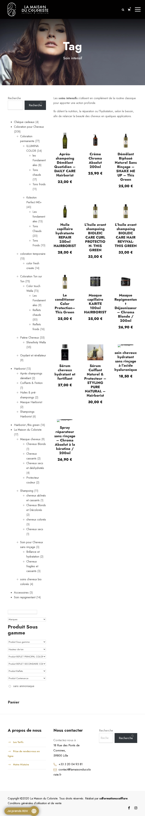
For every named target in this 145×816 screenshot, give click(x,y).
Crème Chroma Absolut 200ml (95, 160)
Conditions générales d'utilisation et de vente (35, 803)
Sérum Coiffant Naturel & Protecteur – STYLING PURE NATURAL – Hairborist (95, 380)
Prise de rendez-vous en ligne (24, 753)
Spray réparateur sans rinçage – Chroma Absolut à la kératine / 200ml (64, 440)
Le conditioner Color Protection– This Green (65, 304)
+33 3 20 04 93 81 (71, 764)
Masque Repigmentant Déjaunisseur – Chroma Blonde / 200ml (125, 308)
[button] (64, 142)
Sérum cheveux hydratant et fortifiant (64, 372)
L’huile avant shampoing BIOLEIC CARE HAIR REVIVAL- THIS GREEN (126, 235)
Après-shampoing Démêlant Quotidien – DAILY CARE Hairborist (65, 165)
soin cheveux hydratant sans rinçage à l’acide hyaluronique (125, 361)
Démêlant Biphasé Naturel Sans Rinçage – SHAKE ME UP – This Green (126, 167)
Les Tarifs (18, 742)
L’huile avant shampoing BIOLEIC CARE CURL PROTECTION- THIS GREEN (95, 237)
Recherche (14, 98)
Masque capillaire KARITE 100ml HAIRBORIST (95, 304)
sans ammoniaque (23, 686)
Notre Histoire (21, 764)
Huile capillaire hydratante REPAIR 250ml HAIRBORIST (65, 235)
